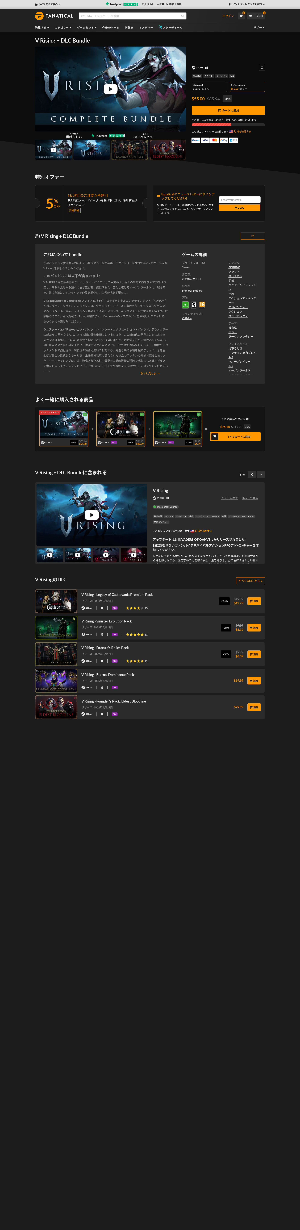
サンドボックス (238, 316)
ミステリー (146, 27)
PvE (230, 357)
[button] (47, 4)
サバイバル (221, 76)
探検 (232, 76)
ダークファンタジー (240, 336)
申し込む (239, 207)
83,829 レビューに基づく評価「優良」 (163, 4)
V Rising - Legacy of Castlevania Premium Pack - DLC (121, 424)
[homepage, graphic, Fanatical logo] (54, 16)
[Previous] (252, 474)
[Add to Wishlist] (262, 68)
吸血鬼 (232, 327)
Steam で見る (250, 498)
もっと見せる (148, 373)
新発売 (129, 27)
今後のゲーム (110, 27)
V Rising (187, 318)
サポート (259, 27)
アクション (235, 311)
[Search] (182, 16)
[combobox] (150, 16)
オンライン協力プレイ (242, 352)
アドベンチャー (238, 307)
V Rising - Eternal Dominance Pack (107, 674)
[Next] (261, 474)
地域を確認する (242, 131)
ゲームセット (85, 27)
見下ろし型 (235, 348)
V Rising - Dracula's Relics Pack (105, 648)
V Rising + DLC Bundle (64, 424)
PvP (230, 366)
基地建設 (197, 76)
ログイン (228, 16)
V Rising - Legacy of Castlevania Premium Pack (117, 594)
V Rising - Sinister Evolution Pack (106, 621)
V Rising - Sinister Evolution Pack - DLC (178, 424)
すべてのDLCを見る (250, 580)
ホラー (232, 332)
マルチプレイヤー (239, 361)
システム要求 (229, 498)
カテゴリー (62, 27)
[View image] (53, 149)
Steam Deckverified (167, 506)
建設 (231, 293)
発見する (41, 27)
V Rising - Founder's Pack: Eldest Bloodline (113, 701)
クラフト (209, 76)
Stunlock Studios (192, 290)
